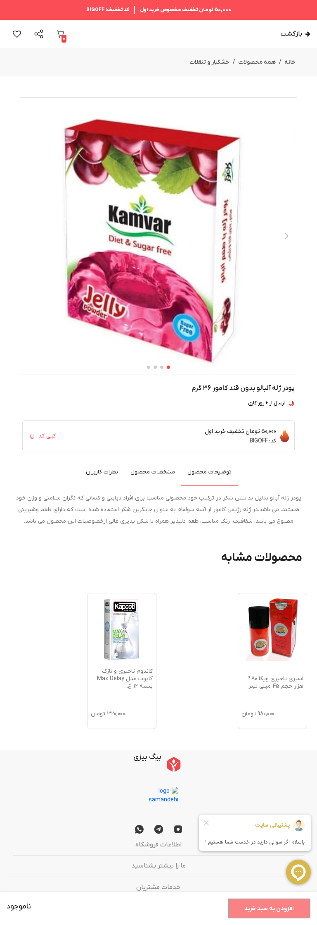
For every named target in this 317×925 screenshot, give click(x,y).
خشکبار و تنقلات (209, 62)
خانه (290, 62)
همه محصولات (257, 62)
